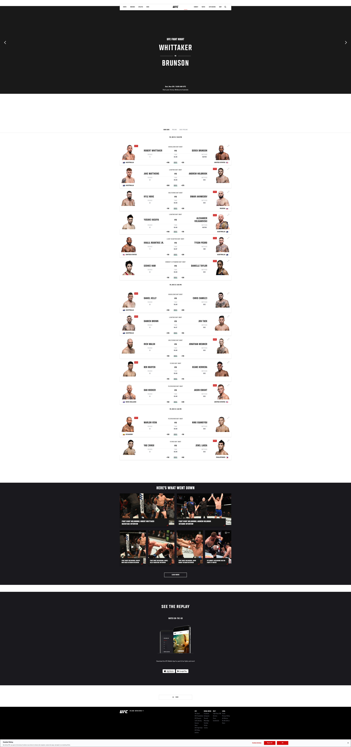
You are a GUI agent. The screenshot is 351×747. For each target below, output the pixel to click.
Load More (175, 575)
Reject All (269, 742)
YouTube (206, 723)
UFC (196, 711)
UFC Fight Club (198, 728)
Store (196, 725)
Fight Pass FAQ (217, 713)
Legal (223, 711)
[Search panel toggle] (225, 7)
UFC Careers (198, 718)
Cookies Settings (256, 742)
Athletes (140, 7)
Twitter (206, 728)
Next (345, 42)
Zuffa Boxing (212, 7)
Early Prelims (183, 130)
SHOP (220, 7)
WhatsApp (206, 721)
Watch (203, 7)
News (147, 7)
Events (124, 7)
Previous (5, 42)
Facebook (206, 713)
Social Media (207, 711)
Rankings (132, 7)
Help (214, 711)
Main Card (166, 130)
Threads (206, 718)
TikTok (205, 725)
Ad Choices (225, 718)
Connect (196, 7)
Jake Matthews (151, 173)
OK (282, 742)
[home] (175, 7)
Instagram (206, 716)
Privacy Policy (226, 716)
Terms (223, 713)
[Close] (348, 743)
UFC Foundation (199, 716)
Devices (215, 716)
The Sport (197, 713)
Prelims (174, 130)
